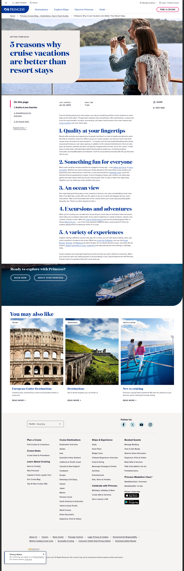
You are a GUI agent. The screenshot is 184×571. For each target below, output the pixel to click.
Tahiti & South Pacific (69, 505)
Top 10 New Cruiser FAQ (37, 483)
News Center (58, 537)
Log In (164, 3)
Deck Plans (96, 449)
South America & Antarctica (71, 501)
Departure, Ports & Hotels (70, 518)
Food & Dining (98, 462)
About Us (33, 537)
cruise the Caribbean (105, 240)
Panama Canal (66, 497)
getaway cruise (115, 172)
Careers (45, 537)
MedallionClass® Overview (135, 481)
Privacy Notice (39, 557)
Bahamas (79, 243)
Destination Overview (69, 444)
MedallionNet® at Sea (133, 486)
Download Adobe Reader (125, 541)
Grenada (69, 243)
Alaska (62, 449)
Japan (62, 488)
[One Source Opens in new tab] (33, 550)
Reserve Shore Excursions (135, 453)
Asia (61, 453)
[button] (148, 3)
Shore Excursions (67, 514)
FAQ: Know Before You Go (135, 466)
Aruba (125, 240)
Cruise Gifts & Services (101, 494)
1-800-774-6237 (21, 3)
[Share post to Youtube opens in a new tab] (141, 424)
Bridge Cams (97, 453)
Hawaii (62, 483)
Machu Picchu (70, 222)
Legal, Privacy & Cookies (98, 537)
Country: (32, 424)
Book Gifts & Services (133, 462)
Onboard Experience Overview (105, 457)
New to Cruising (33, 466)
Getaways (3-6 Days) (68, 479)
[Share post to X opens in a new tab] (132, 424)
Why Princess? (33, 470)
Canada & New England (70, 466)
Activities (96, 470)
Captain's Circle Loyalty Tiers (39, 475)
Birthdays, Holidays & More (103, 490)
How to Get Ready (132, 449)
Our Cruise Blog (33, 479)
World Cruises (65, 510)
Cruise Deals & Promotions (38, 455)
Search (34, 2)
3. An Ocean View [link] (21, 121)
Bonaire (62, 243)
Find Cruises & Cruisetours (38, 444)
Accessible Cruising (66, 541)
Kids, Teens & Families (101, 479)
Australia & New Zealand (70, 457)
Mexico (62, 492)
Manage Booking (131, 444)
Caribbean (64, 470)
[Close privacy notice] (43, 554)
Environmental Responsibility (125, 537)
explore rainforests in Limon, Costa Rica (80, 245)
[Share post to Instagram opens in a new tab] (150, 424)
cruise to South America (94, 219)
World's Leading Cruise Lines (41, 541)
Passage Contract (75, 537)
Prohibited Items (131, 470)
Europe (62, 475)
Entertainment (98, 475)
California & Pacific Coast (70, 462)
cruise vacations (65, 123)
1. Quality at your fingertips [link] (25, 107)
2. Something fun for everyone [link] (22, 114)
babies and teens (119, 167)
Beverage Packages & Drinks (104, 466)
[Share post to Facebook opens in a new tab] (123, 424)
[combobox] (49, 424)
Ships (94, 444)
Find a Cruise (167, 9)
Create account (173, 3)
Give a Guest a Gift (100, 499)
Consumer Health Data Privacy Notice (94, 541)
